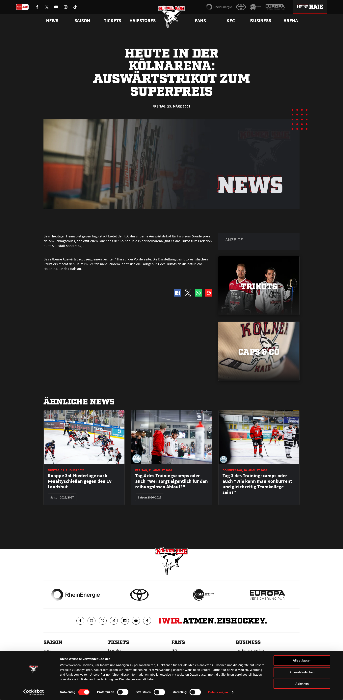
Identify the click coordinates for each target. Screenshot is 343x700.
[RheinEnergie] (219, 7)
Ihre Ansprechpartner (250, 650)
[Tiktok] (147, 621)
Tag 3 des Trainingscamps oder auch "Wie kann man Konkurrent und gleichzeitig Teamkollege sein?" (257, 484)
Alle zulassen (302, 660)
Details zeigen (218, 692)
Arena (291, 21)
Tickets (112, 21)
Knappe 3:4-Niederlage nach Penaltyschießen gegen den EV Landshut (80, 481)
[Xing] (114, 621)
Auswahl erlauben (301, 672)
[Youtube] (136, 621)
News (47, 650)
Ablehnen (302, 683)
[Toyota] (241, 7)
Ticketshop (115, 650)
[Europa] (275, 7)
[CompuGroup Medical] (255, 7)
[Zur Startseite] (171, 16)
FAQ (174, 650)
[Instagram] (91, 621)
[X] (103, 621)
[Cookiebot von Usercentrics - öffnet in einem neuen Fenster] (33, 692)
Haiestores (142, 21)
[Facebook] (80, 621)
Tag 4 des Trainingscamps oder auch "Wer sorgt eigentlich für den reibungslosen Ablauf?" (171, 481)
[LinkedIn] (125, 621)
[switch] (122, 692)
